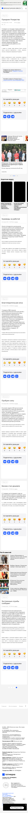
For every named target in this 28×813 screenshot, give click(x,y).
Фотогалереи (13, 706)
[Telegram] (12, 116)
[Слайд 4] (15, 175)
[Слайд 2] (12, 175)
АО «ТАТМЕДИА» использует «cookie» (7, 796)
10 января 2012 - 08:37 (7, 221)
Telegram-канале (17, 71)
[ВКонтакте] (4, 116)
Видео (21, 706)
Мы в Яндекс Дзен (17, 808)
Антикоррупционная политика (8, 793)
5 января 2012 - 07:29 (6, 489)
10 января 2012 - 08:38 (7, 22)
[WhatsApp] (16, 278)
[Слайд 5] (17, 175)
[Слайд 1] (10, 175)
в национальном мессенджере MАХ (13, 79)
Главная (4, 706)
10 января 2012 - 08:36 (7, 305)
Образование (6, 396)
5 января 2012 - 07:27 (6, 606)
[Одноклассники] (8, 116)
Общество (5, 15)
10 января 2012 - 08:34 (7, 403)
